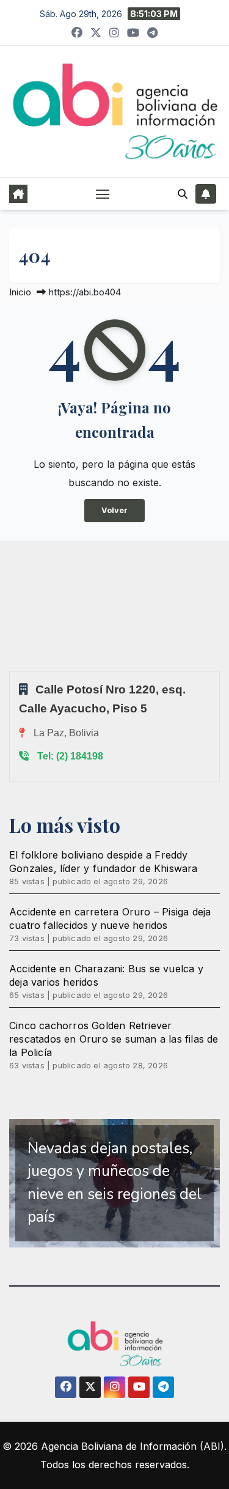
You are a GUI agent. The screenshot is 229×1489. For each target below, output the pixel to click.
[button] (182, 194)
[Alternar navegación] (102, 193)
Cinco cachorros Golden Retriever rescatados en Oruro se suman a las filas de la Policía (114, 1039)
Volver (114, 510)
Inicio (20, 292)
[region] (114, 1183)
